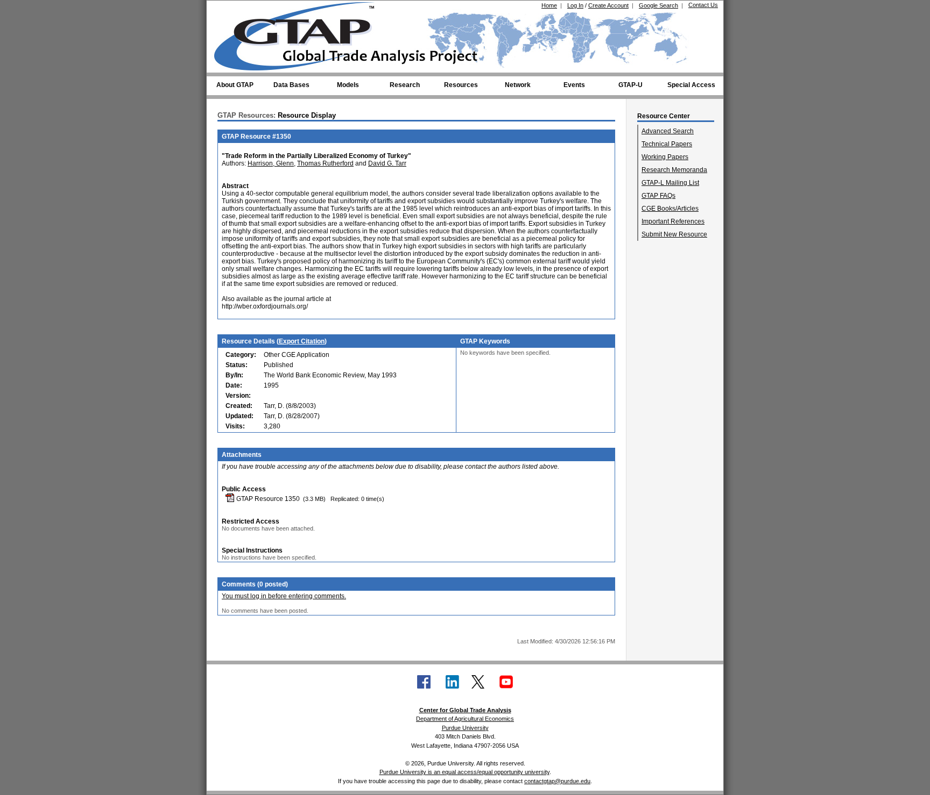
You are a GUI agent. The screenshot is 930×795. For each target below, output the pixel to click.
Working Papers (665, 157)
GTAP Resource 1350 (267, 499)
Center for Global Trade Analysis (465, 710)
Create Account (608, 5)
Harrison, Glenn (271, 163)
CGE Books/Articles (670, 208)
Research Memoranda (674, 170)
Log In (575, 5)
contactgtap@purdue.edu (557, 781)
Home (549, 5)
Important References (673, 221)
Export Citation (302, 341)
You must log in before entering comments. (284, 596)
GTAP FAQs (658, 195)
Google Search (658, 5)
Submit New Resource (674, 234)
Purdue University (465, 728)
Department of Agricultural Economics (465, 718)
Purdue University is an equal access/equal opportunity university (464, 772)
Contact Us (703, 5)
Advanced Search (668, 131)
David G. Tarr (387, 163)
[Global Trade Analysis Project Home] (301, 33)
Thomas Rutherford (325, 163)
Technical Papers (667, 144)
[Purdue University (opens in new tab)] (231, 10)
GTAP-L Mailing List (670, 183)
